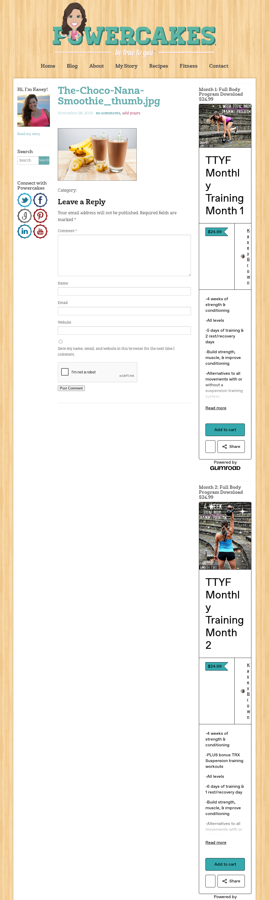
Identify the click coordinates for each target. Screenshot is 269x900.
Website (64, 322)
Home (48, 66)
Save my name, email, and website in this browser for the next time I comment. (116, 351)
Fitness (189, 66)
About (96, 66)
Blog (72, 66)
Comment (67, 231)
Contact (218, 66)
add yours (131, 113)
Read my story (28, 134)
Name (63, 283)
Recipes (158, 66)
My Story (126, 66)
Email (63, 303)
